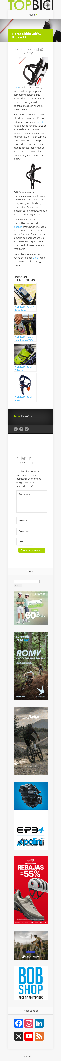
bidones (18, 227)
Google (16, 429)
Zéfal (16, 87)
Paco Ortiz (27, 49)
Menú (32, 15)
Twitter (26, 429)
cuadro (41, 122)
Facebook (21, 429)
